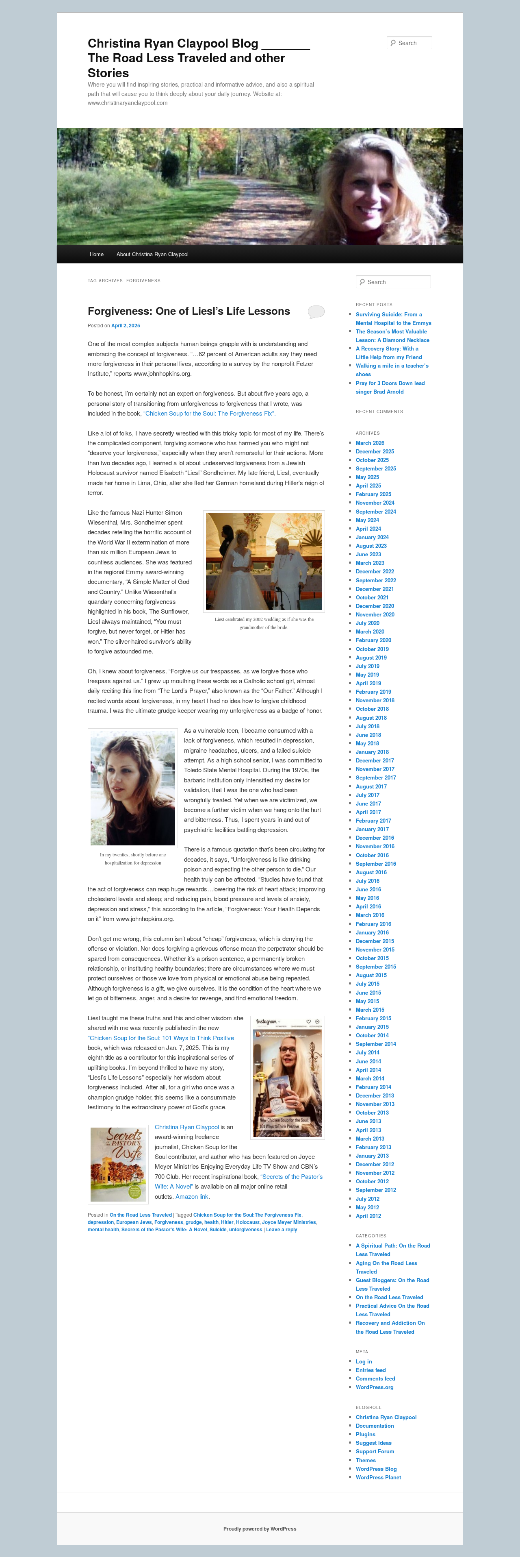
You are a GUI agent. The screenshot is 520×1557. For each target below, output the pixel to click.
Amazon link (192, 1196)
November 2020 (375, 614)
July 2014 (367, 1052)
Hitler (227, 1222)
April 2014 (368, 1070)
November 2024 (375, 502)
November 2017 (375, 769)
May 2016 (367, 898)
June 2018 (368, 734)
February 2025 (373, 494)
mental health (103, 1229)
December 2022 (375, 571)
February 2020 (373, 640)
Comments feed (375, 1378)
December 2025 (375, 451)
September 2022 (376, 580)
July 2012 (367, 1198)
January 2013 (372, 1155)
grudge (194, 1222)
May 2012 (367, 1207)
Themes (366, 1460)
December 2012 (375, 1164)
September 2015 (376, 966)
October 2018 (372, 708)
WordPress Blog (376, 1468)
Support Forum (375, 1451)
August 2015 (371, 975)
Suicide (218, 1229)
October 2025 (372, 460)
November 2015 (375, 949)
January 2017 (372, 829)
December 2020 (375, 606)
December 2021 (375, 588)
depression (101, 1222)
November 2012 (375, 1172)
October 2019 (372, 649)
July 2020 (367, 623)
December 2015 (375, 941)
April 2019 (368, 683)
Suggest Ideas (374, 1442)
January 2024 (372, 537)
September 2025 (376, 468)
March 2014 (370, 1078)
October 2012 (372, 1181)
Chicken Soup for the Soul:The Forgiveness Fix (247, 1214)
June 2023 (368, 554)
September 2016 (376, 863)
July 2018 (367, 726)
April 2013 (368, 1130)
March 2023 (370, 562)
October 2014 (372, 1035)
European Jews (134, 1222)
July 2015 (367, 983)
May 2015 (367, 1001)
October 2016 (372, 855)
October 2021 (372, 597)
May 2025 (367, 477)
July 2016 (367, 880)
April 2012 (368, 1215)
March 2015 (370, 1009)
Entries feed (371, 1370)
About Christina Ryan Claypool (152, 254)
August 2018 (371, 717)
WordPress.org (375, 1387)
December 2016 (375, 837)
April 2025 (368, 485)
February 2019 (373, 691)
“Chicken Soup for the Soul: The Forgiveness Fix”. (209, 413)
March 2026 (370, 442)
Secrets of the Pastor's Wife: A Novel (164, 1229)
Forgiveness (168, 1222)
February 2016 (373, 924)
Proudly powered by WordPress (260, 1528)
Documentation (375, 1425)
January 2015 (372, 1026)
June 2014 (368, 1061)
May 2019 (367, 674)
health (211, 1222)
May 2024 (367, 520)
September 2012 (376, 1189)
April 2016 (368, 906)
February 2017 (373, 820)
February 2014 (373, 1087)
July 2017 (367, 795)
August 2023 (371, 545)
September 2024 (376, 511)
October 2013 (372, 1112)
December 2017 (375, 760)
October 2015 (372, 958)
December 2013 (375, 1095)
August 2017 (371, 786)
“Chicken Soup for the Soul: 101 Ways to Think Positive (161, 1037)
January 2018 (372, 752)
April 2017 (368, 812)
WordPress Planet (378, 1477)
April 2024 (368, 528)
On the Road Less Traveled (141, 1214)
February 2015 (373, 1018)
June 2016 (368, 889)
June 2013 (368, 1121)
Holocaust (248, 1222)
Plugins (365, 1434)
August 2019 (371, 657)
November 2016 (375, 846)
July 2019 (367, 666)
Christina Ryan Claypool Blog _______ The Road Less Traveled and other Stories (199, 57)
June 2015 (368, 992)
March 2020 (370, 631)
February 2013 (373, 1147)
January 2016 (372, 932)
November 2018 (375, 700)
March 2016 (370, 915)
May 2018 (367, 743)
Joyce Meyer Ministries (289, 1222)
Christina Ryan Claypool (188, 1126)
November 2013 (375, 1104)
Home (97, 254)
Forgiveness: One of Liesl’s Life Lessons (189, 310)
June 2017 (368, 803)
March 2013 (370, 1138)
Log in (364, 1361)
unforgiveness (245, 1229)
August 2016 (371, 872)
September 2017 (376, 777)
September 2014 (376, 1043)
